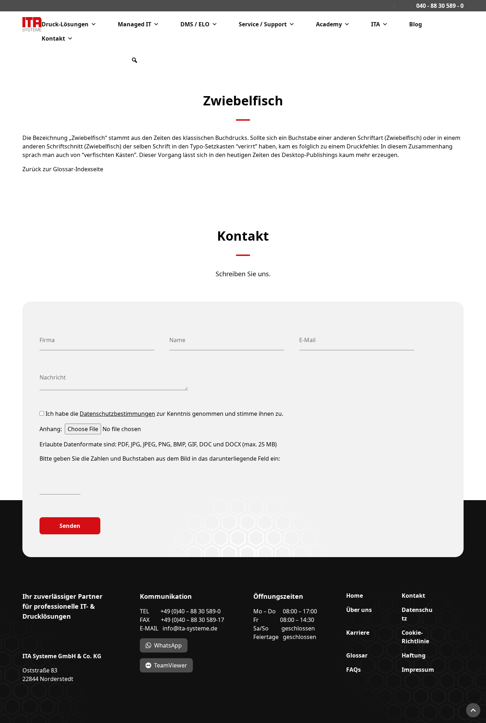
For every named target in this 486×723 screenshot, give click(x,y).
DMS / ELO (195, 24)
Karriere (357, 632)
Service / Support (263, 24)
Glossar (357, 655)
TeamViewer (170, 665)
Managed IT (134, 24)
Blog (415, 24)
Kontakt (53, 38)
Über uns (359, 610)
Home (354, 595)
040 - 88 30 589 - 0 (439, 6)
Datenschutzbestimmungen (117, 414)
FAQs (353, 670)
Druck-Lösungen (65, 24)
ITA (375, 24)
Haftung (414, 655)
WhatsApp (168, 645)
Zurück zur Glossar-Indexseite (62, 169)
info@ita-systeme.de (190, 628)
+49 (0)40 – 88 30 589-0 (190, 611)
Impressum (418, 670)
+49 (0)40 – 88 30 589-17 (192, 620)
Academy (329, 24)
